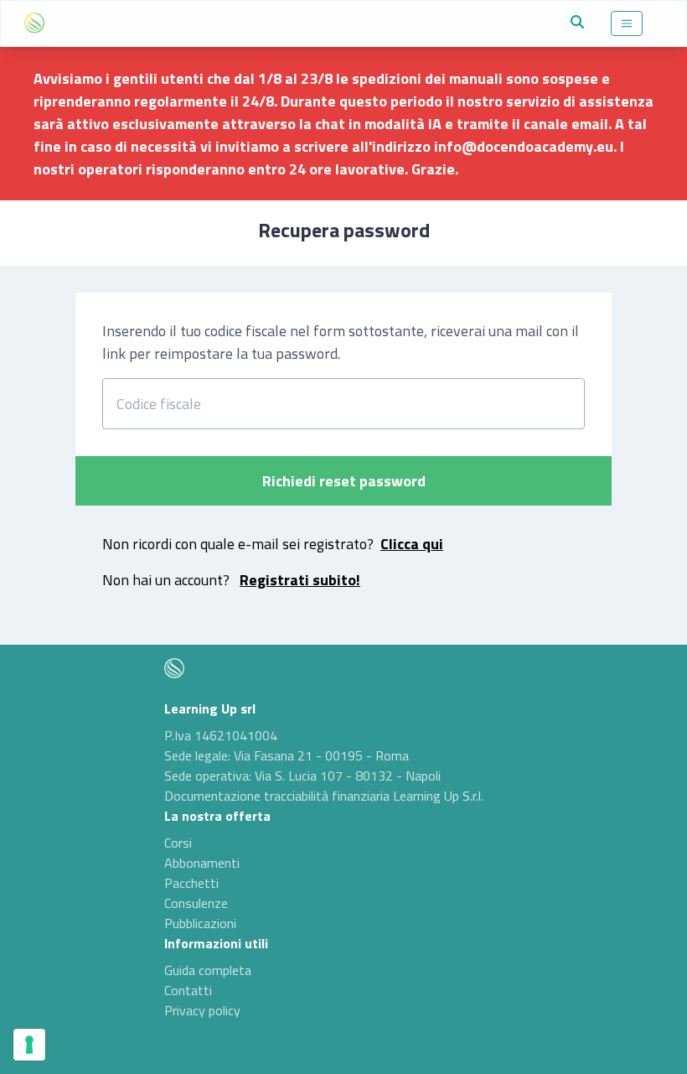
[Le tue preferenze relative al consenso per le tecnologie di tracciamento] (29, 1045)
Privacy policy (202, 1010)
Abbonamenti (202, 863)
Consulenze (196, 903)
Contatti (188, 990)
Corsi (178, 843)
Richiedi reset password (344, 481)
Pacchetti (191, 883)
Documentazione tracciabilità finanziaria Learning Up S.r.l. (323, 796)
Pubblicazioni (200, 923)
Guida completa (207, 970)
